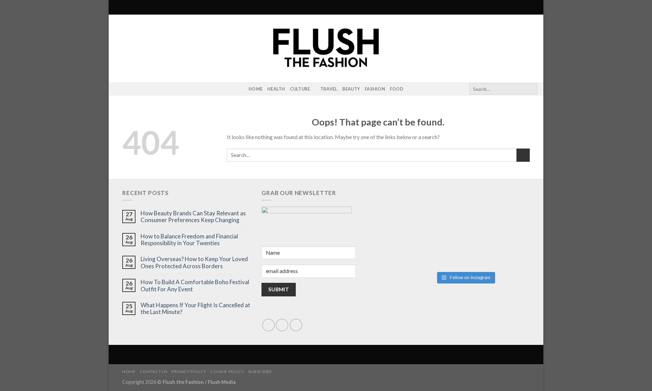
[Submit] (531, 89)
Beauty (351, 89)
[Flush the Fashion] (326, 48)
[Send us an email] (282, 325)
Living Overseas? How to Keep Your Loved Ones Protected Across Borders (194, 262)
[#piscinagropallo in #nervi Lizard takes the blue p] (498, 248)
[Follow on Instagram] (118, 89)
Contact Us (153, 371)
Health (276, 89)
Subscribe (260, 371)
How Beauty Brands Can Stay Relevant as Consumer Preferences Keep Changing (193, 216)
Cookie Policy (227, 371)
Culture (300, 89)
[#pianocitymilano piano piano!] (433, 211)
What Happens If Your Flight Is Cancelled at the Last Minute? (195, 308)
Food (396, 89)
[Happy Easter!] (433, 248)
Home (255, 89)
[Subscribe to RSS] (127, 89)
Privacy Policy (188, 371)
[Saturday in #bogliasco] (498, 211)
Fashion (375, 89)
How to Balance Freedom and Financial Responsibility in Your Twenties (189, 240)
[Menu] (118, 7)
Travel (329, 89)
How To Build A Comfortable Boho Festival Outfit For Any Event (195, 285)
